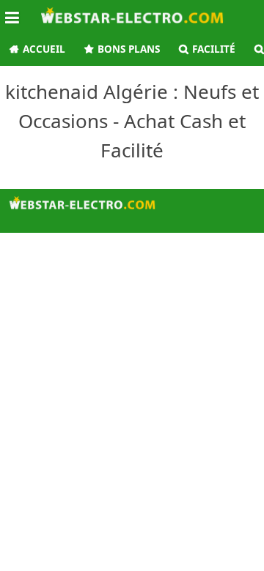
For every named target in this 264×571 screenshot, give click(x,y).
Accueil (44, 49)
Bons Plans (129, 49)
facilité (213, 49)
